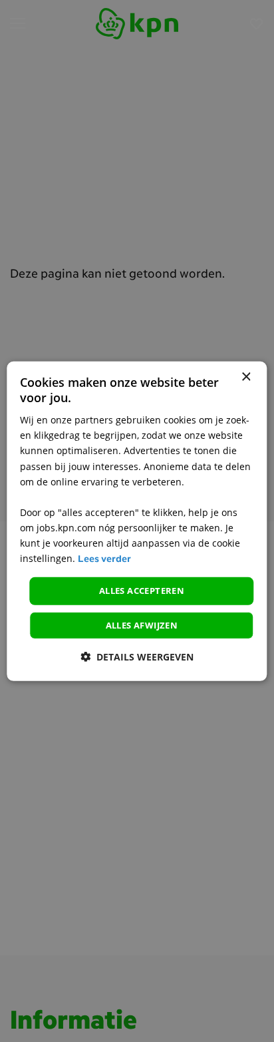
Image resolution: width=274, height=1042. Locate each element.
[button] (137, 656)
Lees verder (104, 560)
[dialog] (137, 520)
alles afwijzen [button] (142, 625)
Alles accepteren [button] (141, 591)
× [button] (246, 377)
